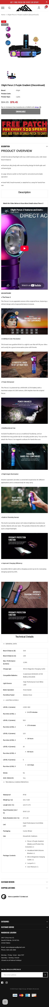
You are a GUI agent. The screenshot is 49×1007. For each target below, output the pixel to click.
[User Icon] (39, 7)
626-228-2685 (11, 950)
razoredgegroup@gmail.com (15, 947)
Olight (18, 90)
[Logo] (24, 7)
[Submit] (45, 974)
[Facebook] (2, 983)
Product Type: (5, 97)
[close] (46, 2)
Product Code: (6, 93)
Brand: (3, 90)
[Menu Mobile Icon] (2, 8)
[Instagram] (7, 983)
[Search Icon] (9, 8)
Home (3, 15)
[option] (24, 42)
